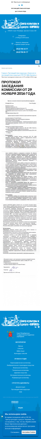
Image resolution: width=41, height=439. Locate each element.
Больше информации (13, 428)
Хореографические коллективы (20, 363)
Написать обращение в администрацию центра (22, 43)
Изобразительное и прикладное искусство (20, 365)
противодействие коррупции (20, 8)
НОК (20, 392)
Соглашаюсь (15, 432)
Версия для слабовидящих (22, 2)
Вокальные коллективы (20, 368)
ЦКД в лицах (20, 351)
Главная (4, 73)
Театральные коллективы (20, 370)
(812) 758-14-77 (22, 49)
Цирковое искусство (20, 372)
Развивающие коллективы (20, 377)
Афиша (20, 346)
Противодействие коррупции (17, 73)
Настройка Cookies (28, 432)
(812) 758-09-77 (22, 52)
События (20, 348)
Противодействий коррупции (20, 389)
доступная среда (20, 11)
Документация (20, 387)
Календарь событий (20, 353)
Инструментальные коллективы (20, 375)
